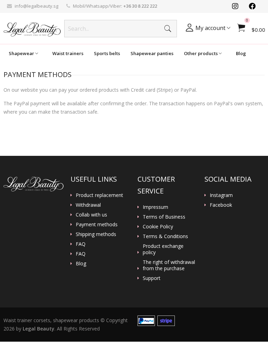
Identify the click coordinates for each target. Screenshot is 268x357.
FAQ (80, 244)
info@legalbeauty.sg (36, 6)
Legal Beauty (38, 328)
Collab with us (91, 215)
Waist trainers (67, 53)
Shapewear (22, 53)
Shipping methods (96, 234)
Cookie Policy (158, 226)
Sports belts (107, 53)
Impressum (155, 207)
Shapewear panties (152, 53)
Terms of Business (164, 217)
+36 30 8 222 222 (140, 6)
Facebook (221, 205)
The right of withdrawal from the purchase (169, 265)
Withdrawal (88, 205)
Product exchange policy (163, 249)
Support (152, 278)
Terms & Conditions (165, 236)
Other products (201, 53)
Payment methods (97, 224)
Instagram (221, 195)
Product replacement (99, 195)
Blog (241, 53)
